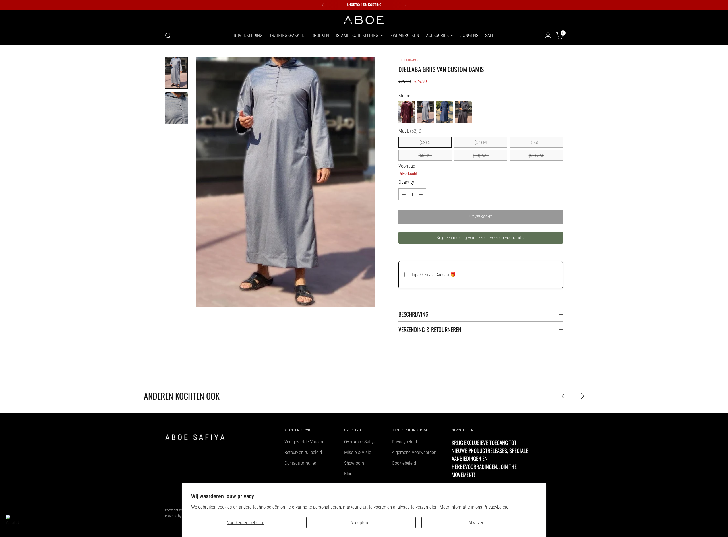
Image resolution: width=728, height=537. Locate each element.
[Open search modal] (168, 35)
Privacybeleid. (496, 507)
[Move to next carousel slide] (579, 396)
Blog (348, 473)
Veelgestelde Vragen (303, 442)
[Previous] (323, 5)
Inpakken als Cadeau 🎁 (434, 274)
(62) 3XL (536, 155)
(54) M (481, 142)
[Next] (405, 5)
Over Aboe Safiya (360, 442)
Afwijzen (476, 522)
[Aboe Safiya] (364, 19)
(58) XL (425, 155)
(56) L (536, 142)
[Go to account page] (548, 35)
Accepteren (361, 522)
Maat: (409, 131)
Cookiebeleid (404, 463)
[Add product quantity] (421, 194)
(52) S (425, 142)
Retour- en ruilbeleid (303, 452)
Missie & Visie (357, 452)
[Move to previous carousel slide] (566, 396)
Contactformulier (300, 463)
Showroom (354, 463)
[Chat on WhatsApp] (12, 521)
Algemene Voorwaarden (414, 452)
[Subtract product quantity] (404, 194)
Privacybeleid (404, 442)
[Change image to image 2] (176, 108)
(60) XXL (481, 155)
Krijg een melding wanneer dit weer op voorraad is (481, 237)
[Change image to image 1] (176, 73)
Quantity (406, 182)
